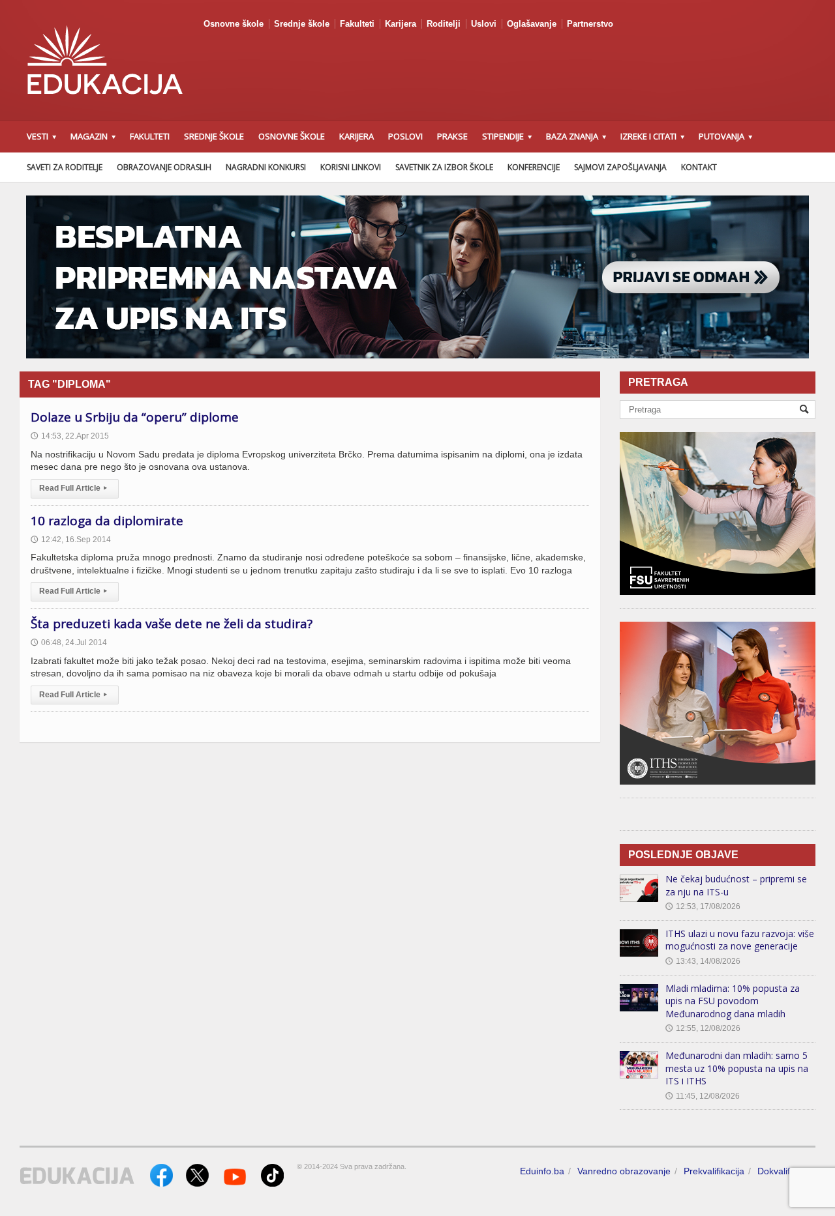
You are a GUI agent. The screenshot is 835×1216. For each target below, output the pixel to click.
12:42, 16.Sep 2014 (71, 539)
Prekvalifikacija (714, 1171)
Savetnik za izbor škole (444, 167)
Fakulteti (357, 24)
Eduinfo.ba (542, 1171)
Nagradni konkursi (266, 167)
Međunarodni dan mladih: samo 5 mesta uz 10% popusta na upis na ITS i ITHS (736, 1068)
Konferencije (534, 167)
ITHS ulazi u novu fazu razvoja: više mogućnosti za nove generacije (739, 940)
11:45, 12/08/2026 (702, 1096)
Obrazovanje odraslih (164, 167)
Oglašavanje (531, 24)
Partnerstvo (590, 24)
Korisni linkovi (350, 167)
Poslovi (405, 136)
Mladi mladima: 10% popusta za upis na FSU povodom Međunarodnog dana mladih (732, 1001)
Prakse (452, 136)
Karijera (400, 24)
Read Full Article (73, 488)
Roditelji (444, 24)
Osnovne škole (234, 24)
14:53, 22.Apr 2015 (70, 436)
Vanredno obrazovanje (624, 1171)
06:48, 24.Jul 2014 (69, 642)
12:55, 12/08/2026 (702, 1028)
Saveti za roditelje (64, 167)
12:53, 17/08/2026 (702, 906)
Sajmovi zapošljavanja (620, 167)
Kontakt (699, 167)
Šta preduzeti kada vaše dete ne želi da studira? (171, 623)
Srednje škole (301, 24)
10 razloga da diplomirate (107, 520)
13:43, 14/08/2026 (702, 961)
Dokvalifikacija (786, 1171)
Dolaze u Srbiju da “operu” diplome (135, 417)
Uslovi (483, 24)
